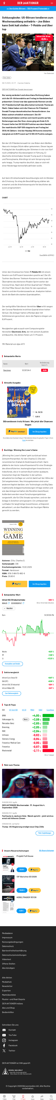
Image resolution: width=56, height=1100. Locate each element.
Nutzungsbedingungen (12, 942)
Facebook (13, 1045)
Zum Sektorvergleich (11, 693)
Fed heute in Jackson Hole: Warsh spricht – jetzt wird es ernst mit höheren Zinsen (27, 817)
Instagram (13, 1040)
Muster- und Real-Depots (13, 999)
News (25, 719)
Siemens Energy (8, 738)
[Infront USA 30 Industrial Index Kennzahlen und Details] (28, 632)
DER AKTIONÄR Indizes (12, 1003)
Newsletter (7, 986)
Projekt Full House (25, 856)
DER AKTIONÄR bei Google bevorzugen (17, 89)
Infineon (5, 735)
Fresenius (6, 746)
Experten (6, 990)
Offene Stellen (8, 963)
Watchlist (10, 608)
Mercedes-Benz (8, 723)
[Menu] (52, 3)
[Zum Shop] (14, 1097)
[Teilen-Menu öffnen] (42, 1097)
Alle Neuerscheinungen (46, 851)
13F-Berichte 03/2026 (27, 876)
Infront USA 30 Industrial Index (13, 600)
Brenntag (5, 727)
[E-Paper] (23, 1097)
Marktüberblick (9, 995)
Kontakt (12, 1030)
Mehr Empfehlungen (44, 833)
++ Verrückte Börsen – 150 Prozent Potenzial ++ (28, 8)
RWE (4, 731)
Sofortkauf (21, 431)
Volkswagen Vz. (8, 719)
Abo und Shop (8, 1007)
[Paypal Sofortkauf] (16, 584)
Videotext (6, 959)
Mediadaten (7, 933)
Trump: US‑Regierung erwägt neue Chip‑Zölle (23, 827)
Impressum (7, 937)
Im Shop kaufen (39, 431)
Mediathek (7, 982)
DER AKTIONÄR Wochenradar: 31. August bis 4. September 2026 (23, 806)
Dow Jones (6, 78)
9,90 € (21, 911)
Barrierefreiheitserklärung (14, 950)
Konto (24, 440)
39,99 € (21, 869)
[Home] (32, 1097)
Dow (47, 255)
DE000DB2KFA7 (16, 603)
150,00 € (22, 890)
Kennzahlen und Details (12, 664)
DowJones (7, 370)
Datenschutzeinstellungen (14, 955)
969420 (5, 603)
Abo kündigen (8, 968)
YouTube (13, 1035)
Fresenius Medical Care (11, 742)
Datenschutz (8, 946)
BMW (4, 715)
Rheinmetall (6, 750)
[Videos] (4, 1097)
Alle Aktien (7, 977)
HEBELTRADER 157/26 (26, 897)
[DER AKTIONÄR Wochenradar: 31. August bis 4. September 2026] (28, 783)
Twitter (12, 1050)
